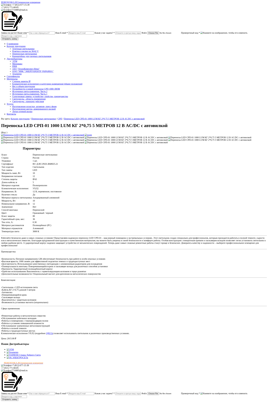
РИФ (14, 66)
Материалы (12, 79)
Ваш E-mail (61, 33)
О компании (12, 44)
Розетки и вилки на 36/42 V (25, 51)
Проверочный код (190, 33)
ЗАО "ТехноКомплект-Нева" (26, 69)
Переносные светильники (24, 54)
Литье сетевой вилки (22, 111)
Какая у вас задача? (105, 33)
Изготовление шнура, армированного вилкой (34, 109)
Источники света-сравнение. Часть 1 (29, 94)
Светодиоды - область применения (29, 99)
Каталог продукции (16, 46)
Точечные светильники (23, 49)
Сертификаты (13, 76)
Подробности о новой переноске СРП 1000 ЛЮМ (36, 89)
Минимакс (17, 64)
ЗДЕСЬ (49, 333)
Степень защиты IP (21, 81)
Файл (144, 33)
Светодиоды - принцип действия (28, 101)
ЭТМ (14, 61)
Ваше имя (22, 33)
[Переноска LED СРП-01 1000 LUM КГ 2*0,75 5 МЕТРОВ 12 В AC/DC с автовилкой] (46, 135)
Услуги (10, 104)
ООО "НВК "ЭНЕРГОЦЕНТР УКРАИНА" (33, 71)
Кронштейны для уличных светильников (31, 56)
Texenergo (17, 74)
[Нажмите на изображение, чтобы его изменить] (223, 33)
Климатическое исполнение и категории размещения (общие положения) (47, 84)
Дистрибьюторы (14, 59)
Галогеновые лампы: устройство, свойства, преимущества (40, 96)
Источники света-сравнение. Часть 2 (29, 91)
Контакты (11, 114)
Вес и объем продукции (23, 86)
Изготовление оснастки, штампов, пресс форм (34, 106)
